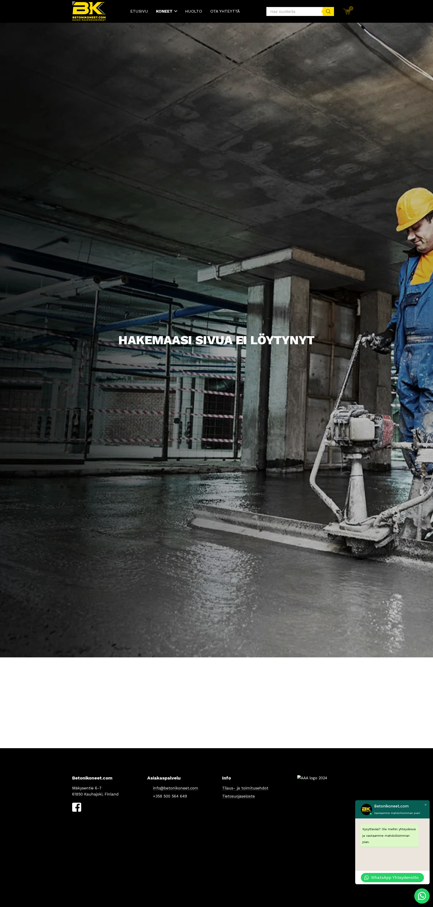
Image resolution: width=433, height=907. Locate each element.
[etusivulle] (89, 11)
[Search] (328, 11)
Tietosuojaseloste (238, 796)
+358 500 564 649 (170, 796)
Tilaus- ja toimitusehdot (245, 788)
